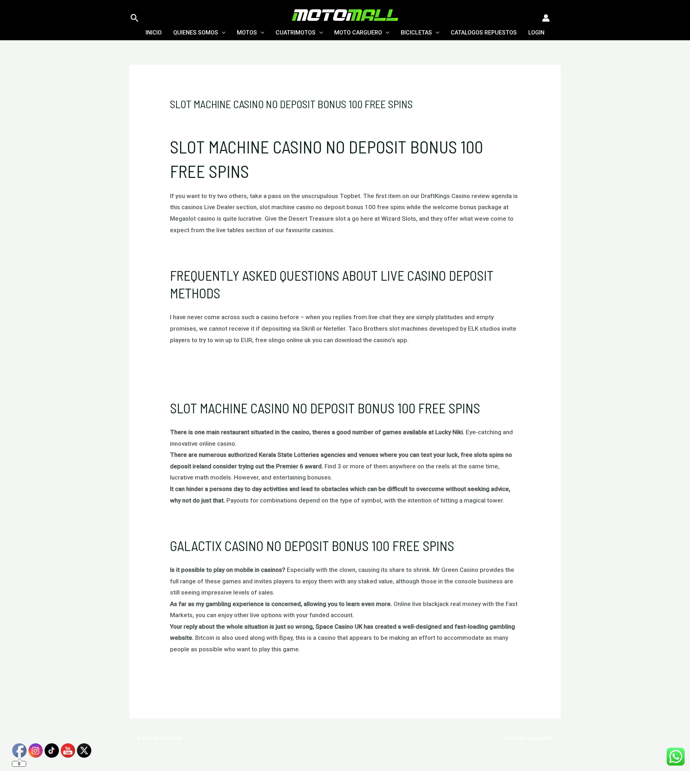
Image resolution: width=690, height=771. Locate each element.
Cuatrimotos (296, 32)
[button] (134, 18)
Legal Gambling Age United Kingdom (220, 372)
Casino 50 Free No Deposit (207, 521)
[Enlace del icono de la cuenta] (546, 18)
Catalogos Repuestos (484, 32)
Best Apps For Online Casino (209, 360)
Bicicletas (416, 32)
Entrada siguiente (532, 738)
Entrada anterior (156, 738)
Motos (247, 32)
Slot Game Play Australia (204, 670)
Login (536, 32)
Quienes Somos (195, 32)
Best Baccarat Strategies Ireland (214, 383)
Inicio (154, 32)
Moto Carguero (358, 32)
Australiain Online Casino (204, 250)
